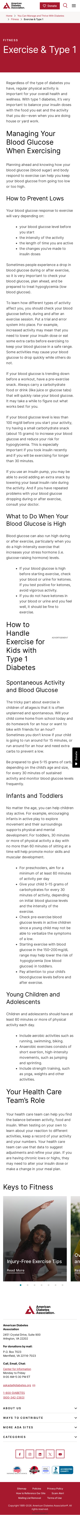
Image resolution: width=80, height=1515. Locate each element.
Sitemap (21, 1488)
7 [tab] (62, 1285)
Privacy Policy (55, 1488)
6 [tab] (55, 1285)
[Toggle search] (65, 5)
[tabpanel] (35, 1238)
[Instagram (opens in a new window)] (29, 1454)
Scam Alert (58, 1493)
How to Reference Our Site (30, 1493)
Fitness (15, 19)
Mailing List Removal (29, 1497)
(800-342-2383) (13, 1397)
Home (9, 15)
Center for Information (17, 1369)
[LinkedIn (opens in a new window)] (40, 1454)
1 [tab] (20, 1285)
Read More (35, 1238)
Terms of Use (54, 1497)
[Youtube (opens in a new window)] (60, 1454)
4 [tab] (41, 1285)
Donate (52, 5)
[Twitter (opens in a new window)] (50, 1454)
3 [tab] (34, 1285)
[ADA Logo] (21, 5)
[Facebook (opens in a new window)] (19, 1454)
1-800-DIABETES (14, 1392)
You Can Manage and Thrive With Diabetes (40, 15)
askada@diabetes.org (17, 1385)
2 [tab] (27, 1285)
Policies (36, 1488)
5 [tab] (48, 1285)
